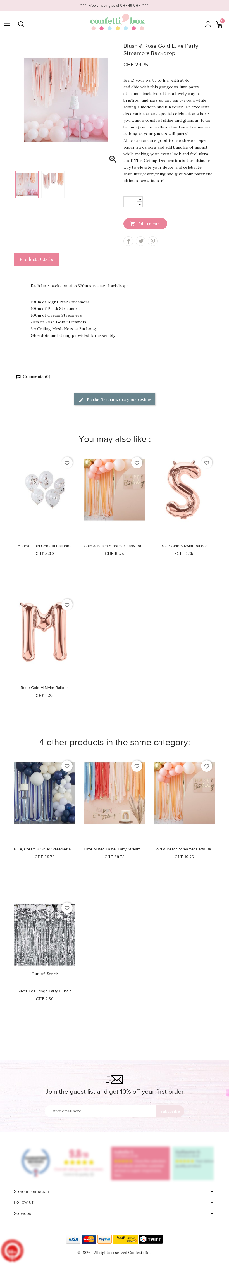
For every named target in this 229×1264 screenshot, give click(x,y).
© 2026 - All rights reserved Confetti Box (114, 1252)
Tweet (140, 241)
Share (128, 241)
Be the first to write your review (118, 399)
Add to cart (145, 224)
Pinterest (152, 241)
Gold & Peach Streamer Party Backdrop (114, 545)
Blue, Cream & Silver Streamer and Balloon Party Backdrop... (44, 849)
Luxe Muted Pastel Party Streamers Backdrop (114, 849)
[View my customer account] (207, 24)
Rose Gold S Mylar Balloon (184, 545)
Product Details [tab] (36, 259)
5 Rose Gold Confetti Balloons (44, 545)
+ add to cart (39, 536)
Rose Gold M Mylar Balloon (45, 687)
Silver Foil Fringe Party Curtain (44, 991)
